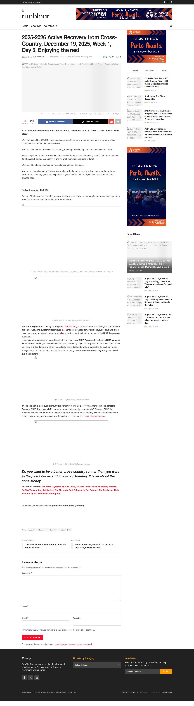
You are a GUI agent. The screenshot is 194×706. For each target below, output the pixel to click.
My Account (156, 692)
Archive (36, 26)
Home (25, 26)
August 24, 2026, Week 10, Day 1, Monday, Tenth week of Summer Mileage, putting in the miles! (158, 300)
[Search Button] (171, 26)
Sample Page (167, 692)
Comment (27, 573)
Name (25, 606)
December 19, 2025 (56, 56)
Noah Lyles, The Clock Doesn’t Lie (155, 97)
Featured (32, 530)
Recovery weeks (34, 30)
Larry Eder (39, 56)
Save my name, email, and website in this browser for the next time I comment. (59, 629)
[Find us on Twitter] (168, 2)
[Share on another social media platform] (118, 121)
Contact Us (37, 2)
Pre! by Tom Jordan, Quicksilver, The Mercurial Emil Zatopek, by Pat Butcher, (60, 490)
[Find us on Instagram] (171, 2)
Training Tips (86, 56)
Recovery (42, 530)
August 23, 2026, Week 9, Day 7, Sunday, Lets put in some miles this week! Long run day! (158, 318)
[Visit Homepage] (37, 13)
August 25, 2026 (136, 270)
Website (77, 618)
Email (25, 618)
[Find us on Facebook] (164, 2)
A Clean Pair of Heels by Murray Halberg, (96, 486)
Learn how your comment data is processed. (73, 644)
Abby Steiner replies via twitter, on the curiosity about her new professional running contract (158, 133)
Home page (144, 692)
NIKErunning (71, 326)
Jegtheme (72, 692)
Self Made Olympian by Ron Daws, (59, 486)
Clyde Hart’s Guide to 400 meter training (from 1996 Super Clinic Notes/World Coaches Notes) (156, 82)
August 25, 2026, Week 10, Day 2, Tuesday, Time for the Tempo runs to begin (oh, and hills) (158, 282)
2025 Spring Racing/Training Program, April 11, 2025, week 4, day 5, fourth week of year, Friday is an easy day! (158, 114)
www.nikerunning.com (95, 416)
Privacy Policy (27, 2)
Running (53, 530)
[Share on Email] (111, 121)
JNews (29, 692)
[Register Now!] (124, 13)
